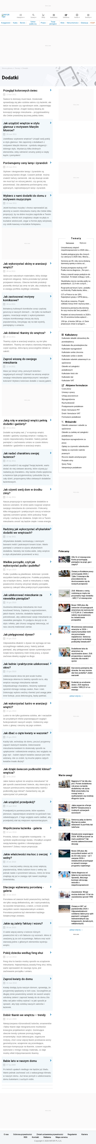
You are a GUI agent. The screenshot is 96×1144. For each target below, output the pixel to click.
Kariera (84, 1134)
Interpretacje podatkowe (72, 468)
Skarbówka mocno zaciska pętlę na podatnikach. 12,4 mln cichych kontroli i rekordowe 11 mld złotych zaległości (75, 282)
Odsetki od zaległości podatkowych (70, 368)
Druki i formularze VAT (71, 413)
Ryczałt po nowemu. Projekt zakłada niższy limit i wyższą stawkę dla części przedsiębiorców (76, 302)
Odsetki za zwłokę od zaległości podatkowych (75, 434)
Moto (62, 23)
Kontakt (35, 1137)
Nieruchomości (72, 23)
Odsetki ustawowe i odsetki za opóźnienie (74, 427)
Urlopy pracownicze (70, 396)
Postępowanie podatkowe (72, 406)
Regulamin (72, 1134)
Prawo (43, 23)
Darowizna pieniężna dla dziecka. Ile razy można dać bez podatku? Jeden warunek (75, 309)
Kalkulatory (71, 334)
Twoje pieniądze (53, 23)
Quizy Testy (66, 464)
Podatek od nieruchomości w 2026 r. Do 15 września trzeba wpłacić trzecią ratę (76, 316)
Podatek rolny (67, 461)
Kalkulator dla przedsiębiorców (74, 345)
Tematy (17, 68)
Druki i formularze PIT (71, 410)
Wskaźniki (70, 421)
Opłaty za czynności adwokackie (75, 446)
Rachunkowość (68, 403)
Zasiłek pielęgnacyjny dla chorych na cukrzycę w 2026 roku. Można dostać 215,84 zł (75, 255)
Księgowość (6, 23)
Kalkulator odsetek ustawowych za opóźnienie (76, 361)
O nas (6, 1134)
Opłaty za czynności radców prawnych (73, 451)
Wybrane (83, 243)
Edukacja (84, 23)
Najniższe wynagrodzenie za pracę (74, 441)
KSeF (92, 23)
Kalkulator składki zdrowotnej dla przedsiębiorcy (75, 340)
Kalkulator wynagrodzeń (72, 349)
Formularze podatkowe (71, 417)
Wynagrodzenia (68, 399)
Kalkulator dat (67, 377)
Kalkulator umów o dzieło (72, 356)
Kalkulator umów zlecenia (72, 352)
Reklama (47, 1137)
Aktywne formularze (77, 385)
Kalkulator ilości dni (70, 373)
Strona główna (7, 68)
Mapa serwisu (62, 1137)
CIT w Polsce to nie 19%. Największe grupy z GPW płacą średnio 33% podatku (74, 296)
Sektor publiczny (33, 23)
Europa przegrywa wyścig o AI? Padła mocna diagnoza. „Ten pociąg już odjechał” (76, 269)
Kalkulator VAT (68, 381)
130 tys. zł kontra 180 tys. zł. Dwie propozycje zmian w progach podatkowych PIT (75, 322)
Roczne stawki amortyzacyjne (74, 457)
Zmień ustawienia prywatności (50, 1134)
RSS (25, 1137)
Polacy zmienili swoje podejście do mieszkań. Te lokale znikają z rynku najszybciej (75, 275)
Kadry (15, 23)
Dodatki (25, 68)
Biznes (22, 23)
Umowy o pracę (68, 392)
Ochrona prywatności (22, 1134)
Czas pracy (66, 389)
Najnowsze (70, 243)
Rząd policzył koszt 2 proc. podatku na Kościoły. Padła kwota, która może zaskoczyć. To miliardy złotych (76, 289)
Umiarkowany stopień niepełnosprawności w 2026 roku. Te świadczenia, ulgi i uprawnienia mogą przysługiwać (75, 249)
